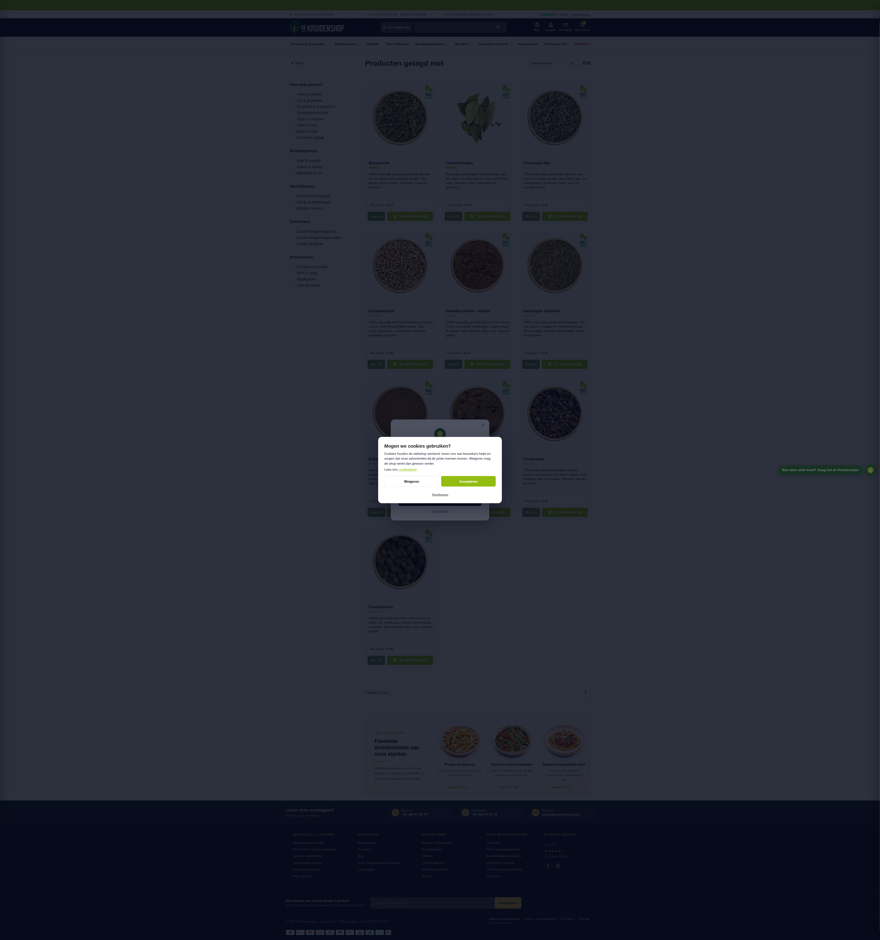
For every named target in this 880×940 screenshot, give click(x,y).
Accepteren (468, 481)
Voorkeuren (440, 494)
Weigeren (411, 481)
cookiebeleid (408, 469)
